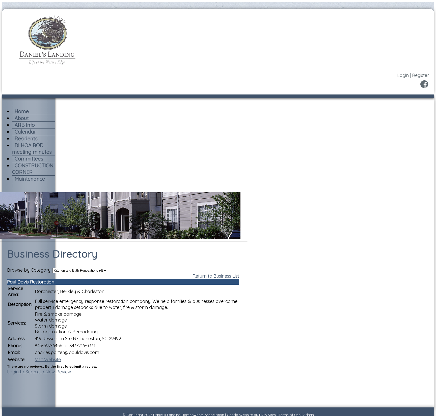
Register (420, 75)
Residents (26, 138)
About (22, 118)
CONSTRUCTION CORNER (32, 168)
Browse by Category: (29, 270)
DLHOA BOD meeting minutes (32, 148)
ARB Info (25, 125)
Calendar (25, 132)
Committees (29, 158)
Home (22, 111)
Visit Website (48, 359)
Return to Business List (216, 276)
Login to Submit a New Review (39, 372)
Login (403, 75)
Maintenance (30, 179)
